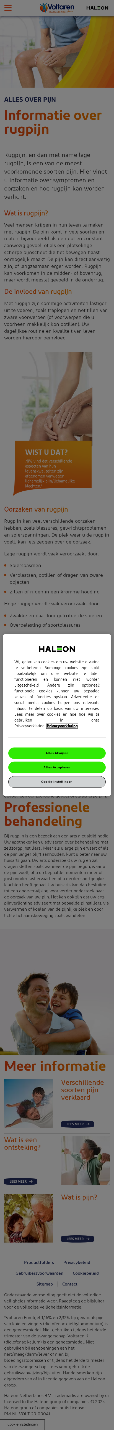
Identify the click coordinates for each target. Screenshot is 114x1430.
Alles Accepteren (56, 767)
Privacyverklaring (62, 726)
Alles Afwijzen (57, 753)
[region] (57, 715)
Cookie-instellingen (57, 781)
